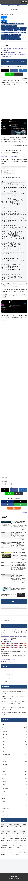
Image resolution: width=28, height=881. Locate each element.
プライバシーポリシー (6, 661)
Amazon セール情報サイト (6, 23)
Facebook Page (9, 674)
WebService (4, 481)
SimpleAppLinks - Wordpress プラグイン (8, 25)
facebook (12, 636)
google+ (17, 636)
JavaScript (9, 483)
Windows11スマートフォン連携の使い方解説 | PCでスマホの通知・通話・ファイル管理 (14, 702)
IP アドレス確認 (16, 27)
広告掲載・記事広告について (8, 659)
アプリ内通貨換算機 (15, 36)
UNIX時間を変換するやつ (15, 39)
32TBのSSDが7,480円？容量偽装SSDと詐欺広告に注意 (14, 713)
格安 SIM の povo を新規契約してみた (11, 52)
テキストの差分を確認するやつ (19, 30)
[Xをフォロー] (20, 501)
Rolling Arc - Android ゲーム (6, 27)
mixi (21, 636)
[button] (18, 74)
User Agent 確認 (23, 27)
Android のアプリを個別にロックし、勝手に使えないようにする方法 (14, 697)
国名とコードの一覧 (16, 34)
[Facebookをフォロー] (7, 504)
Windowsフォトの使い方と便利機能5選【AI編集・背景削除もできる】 (14, 708)
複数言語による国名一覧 (5, 36)
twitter (2, 636)
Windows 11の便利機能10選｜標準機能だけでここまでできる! (14, 692)
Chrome (3, 483)
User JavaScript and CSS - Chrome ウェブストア (13, 156)
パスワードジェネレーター (6, 32)
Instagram (6, 636)
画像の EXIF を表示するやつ (6, 34)
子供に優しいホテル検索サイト (18, 23)
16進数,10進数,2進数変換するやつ (18, 32)
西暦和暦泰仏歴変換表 (5, 39)
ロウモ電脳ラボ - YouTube (7, 639)
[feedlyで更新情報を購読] (20, 504)
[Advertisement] (14, 102)
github (24, 636)
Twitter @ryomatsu (9, 671)
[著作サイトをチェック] (7, 501)
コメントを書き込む (14, 607)
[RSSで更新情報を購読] (14, 508)
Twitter (14, 483)
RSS (6, 681)
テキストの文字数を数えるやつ (7, 30)
